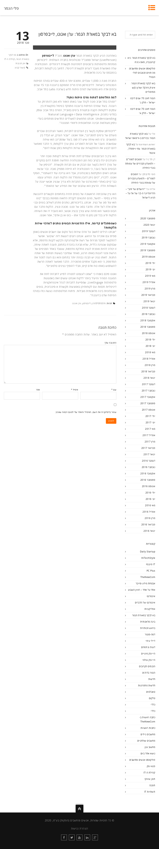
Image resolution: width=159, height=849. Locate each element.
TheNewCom (147, 577)
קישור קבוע (20, 67)
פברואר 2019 (148, 295)
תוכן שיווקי (149, 779)
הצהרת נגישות (79, 828)
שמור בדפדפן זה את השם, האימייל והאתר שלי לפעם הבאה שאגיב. (86, 412)
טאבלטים (150, 691)
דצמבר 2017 (148, 384)
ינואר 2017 (149, 454)
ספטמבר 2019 (147, 250)
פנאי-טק (151, 766)
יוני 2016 (150, 499)
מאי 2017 (150, 428)
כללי (153, 704)
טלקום (152, 698)
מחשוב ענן (150, 747)
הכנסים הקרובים (147, 666)
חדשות (151, 679)
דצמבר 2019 (148, 231)
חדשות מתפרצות (146, 685)
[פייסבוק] (64, 837)
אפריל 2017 (149, 435)
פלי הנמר (11, 8)
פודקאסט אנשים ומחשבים (142, 759)
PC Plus (151, 570)
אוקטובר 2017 (147, 397)
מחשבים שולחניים (146, 740)
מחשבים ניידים (148, 734)
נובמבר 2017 (148, 390)
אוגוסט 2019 (148, 256)
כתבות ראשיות (148, 728)
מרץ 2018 (150, 365)
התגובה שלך (110, 342)
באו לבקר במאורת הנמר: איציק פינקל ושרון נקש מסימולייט (143, 88)
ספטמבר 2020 (147, 218)
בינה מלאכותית (147, 621)
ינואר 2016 (149, 531)
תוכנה (152, 785)
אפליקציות (149, 609)
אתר (38, 389)
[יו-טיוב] (79, 837)
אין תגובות (20, 63)
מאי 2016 (150, 505)
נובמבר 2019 (148, 237)
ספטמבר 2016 (147, 479)
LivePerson (98, 303)
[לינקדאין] (87, 837)
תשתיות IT (149, 791)
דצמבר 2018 (148, 307)
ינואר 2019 (149, 301)
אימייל (74, 389)
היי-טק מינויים (148, 653)
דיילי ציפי (150, 640)
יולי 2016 (150, 492)
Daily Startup (147, 551)
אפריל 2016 (149, 511)
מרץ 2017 (150, 441)
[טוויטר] (72, 837)
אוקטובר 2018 (147, 320)
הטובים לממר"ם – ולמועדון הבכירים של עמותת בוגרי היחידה (140, 163)
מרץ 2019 (150, 288)
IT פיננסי (150, 564)
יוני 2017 (150, 422)
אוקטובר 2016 (147, 473)
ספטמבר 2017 (147, 403)
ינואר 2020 (149, 224)
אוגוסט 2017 (148, 409)
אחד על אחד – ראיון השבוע (141, 589)
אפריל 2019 (149, 282)
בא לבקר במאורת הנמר (143, 615)
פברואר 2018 (148, 371)
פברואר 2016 (148, 524)
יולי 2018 (150, 339)
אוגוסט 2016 (148, 486)
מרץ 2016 (150, 518)
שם (113, 389)
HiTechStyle (148, 558)
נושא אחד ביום (148, 753)
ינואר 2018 (149, 377)
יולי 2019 (150, 263)
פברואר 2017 (148, 448)
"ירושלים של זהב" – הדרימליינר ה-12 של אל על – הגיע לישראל (140, 193)
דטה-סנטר (150, 634)
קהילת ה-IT (9, 59)
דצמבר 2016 (148, 460)
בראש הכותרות (147, 628)
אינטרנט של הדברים (145, 602)
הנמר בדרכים (148, 672)
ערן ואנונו (76, 303)
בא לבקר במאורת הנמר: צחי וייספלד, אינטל (140, 149)
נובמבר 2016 (148, 467)
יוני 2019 (150, 269)
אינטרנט (151, 596)
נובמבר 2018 (148, 314)
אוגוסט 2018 (148, 333)
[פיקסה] (95, 837)
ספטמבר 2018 (147, 326)
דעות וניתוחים (148, 647)
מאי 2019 (150, 275)
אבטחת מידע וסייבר (145, 583)
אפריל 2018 (149, 358)
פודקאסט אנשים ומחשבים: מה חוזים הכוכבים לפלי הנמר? (142, 73)
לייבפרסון (87, 303)
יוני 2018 (150, 346)
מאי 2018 (150, 352)
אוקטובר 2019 (147, 244)
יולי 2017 (150, 416)
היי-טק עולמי (148, 660)
